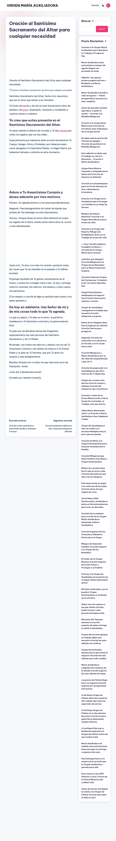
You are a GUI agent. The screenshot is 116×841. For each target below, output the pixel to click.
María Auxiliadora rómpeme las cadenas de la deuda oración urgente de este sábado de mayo (94, 669)
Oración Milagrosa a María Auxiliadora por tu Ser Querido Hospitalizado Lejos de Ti (94, 357)
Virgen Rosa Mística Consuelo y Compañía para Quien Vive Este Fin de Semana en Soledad (94, 172)
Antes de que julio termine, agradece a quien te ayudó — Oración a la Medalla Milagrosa (94, 112)
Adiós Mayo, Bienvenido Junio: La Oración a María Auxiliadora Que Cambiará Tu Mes (94, 415)
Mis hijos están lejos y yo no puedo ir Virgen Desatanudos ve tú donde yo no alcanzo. (94, 593)
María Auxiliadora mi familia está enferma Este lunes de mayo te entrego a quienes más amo (94, 747)
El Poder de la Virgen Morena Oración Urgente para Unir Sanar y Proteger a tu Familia (93, 563)
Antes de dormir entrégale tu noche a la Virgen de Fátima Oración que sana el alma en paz (94, 793)
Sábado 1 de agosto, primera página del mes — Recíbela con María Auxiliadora (94, 82)
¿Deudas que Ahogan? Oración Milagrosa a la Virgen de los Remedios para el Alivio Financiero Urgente (93, 265)
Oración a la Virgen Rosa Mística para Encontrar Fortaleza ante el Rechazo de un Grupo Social (94, 127)
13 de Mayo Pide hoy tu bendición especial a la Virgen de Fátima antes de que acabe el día (94, 732)
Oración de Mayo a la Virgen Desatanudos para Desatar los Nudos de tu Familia (94, 445)
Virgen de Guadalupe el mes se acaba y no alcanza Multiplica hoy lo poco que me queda (93, 430)
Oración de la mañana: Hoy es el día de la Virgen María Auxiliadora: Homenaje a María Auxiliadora (93, 519)
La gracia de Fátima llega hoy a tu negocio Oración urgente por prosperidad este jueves (94, 684)
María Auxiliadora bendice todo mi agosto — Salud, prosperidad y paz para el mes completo (94, 97)
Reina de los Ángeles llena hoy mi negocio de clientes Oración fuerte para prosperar (94, 327)
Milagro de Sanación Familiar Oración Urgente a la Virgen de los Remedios (94, 548)
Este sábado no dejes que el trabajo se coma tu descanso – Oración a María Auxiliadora (94, 157)
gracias (63, 130)
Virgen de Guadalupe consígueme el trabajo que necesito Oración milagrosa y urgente (94, 311)
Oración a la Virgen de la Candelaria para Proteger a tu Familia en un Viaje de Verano (94, 203)
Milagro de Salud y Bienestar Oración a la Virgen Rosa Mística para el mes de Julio (93, 218)
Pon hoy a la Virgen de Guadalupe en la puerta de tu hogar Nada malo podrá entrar (94, 578)
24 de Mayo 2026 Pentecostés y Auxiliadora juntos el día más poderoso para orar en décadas (94, 502)
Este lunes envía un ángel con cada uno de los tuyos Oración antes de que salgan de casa (94, 487)
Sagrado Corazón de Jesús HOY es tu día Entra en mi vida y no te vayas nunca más (93, 342)
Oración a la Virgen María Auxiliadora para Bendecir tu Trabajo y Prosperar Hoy (94, 51)
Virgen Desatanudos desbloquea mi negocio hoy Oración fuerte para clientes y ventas (93, 296)
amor (25, 109)
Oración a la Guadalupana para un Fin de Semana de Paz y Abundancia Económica (94, 188)
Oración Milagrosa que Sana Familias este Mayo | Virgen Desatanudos (94, 459)
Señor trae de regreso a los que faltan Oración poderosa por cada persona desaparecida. (93, 608)
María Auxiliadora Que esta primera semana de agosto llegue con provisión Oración (93, 66)
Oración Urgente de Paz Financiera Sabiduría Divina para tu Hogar (93, 534)
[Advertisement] (40, 61)
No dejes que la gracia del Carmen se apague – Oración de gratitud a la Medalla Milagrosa (94, 142)
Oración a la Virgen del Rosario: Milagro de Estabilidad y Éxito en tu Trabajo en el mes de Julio (94, 233)
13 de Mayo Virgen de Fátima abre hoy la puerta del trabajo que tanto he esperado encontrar (94, 699)
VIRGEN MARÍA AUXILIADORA (32, 5)
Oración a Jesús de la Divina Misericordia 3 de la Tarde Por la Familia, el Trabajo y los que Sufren (94, 399)
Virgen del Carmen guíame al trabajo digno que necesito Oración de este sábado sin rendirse (94, 639)
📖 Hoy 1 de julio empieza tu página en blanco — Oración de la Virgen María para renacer (93, 248)
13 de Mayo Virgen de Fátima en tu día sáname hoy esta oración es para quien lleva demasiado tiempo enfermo (93, 716)
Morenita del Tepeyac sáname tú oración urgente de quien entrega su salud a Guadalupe (94, 623)
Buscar (86, 21)
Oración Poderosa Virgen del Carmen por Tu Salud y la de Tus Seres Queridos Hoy (94, 281)
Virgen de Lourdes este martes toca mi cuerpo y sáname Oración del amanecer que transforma (94, 384)
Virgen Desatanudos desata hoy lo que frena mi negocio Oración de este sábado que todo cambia (94, 654)
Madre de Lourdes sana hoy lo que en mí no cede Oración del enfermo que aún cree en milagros (93, 472)
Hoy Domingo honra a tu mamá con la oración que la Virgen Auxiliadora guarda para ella (93, 763)
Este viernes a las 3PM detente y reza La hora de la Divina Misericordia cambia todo (94, 778)
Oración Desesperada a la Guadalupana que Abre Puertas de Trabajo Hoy (94, 371)
